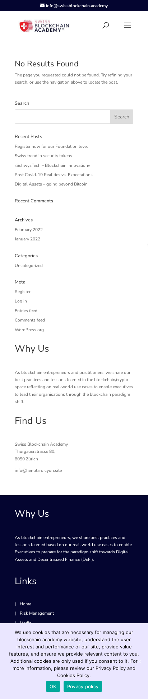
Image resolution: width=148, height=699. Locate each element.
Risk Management (37, 613)
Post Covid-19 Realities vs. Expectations (54, 175)
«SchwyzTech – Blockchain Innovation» (52, 165)
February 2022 (29, 230)
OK (53, 686)
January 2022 (27, 239)
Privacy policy (83, 686)
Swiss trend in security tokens (43, 156)
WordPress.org (29, 330)
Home (25, 604)
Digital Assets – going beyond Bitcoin (51, 184)
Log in (21, 301)
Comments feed (30, 320)
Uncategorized (29, 265)
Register (23, 292)
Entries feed (26, 311)
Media (25, 623)
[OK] (139, 661)
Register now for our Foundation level (51, 146)
